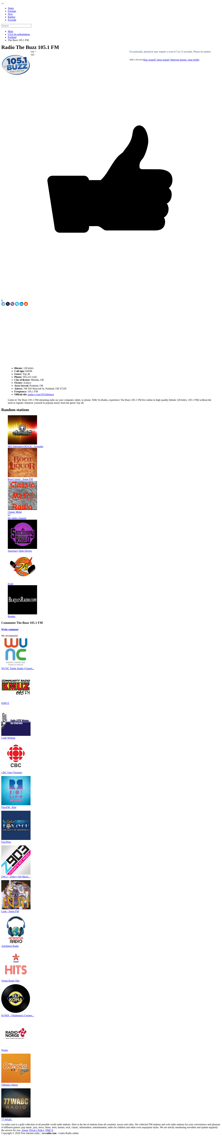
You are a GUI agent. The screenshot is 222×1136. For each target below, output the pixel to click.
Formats (12, 11)
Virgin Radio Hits (10, 980)
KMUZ (5, 703)
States (11, 8)
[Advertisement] (39, 313)
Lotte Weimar (8, 737)
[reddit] (26, 304)
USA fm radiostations (19, 34)
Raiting (11, 17)
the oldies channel (17, 518)
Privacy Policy (36, 1130)
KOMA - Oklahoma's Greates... (17, 1015)
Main (10, 31)
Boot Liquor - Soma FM (20, 479)
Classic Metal (15, 512)
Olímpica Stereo (9, 1084)
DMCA (49, 1130)
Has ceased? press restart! (157, 59)
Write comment (9, 629)
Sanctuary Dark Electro (20, 551)
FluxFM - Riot (8, 807)
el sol (10, 583)
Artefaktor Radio (10, 946)
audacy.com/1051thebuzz (40, 394)
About (24, 1130)
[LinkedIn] (21, 304)
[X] (8, 304)
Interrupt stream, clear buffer (184, 59)
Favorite (12, 19)
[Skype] (17, 304)
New (10, 14)
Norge (4, 1050)
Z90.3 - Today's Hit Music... (15, 876)
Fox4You (6, 842)
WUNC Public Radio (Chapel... (17, 668)
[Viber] (12, 304)
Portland (12, 37)
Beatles (11, 616)
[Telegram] (3, 304)
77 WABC (6, 1119)
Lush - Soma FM (10, 911)
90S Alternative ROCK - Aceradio (25, 446)
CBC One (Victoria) (11, 772)
